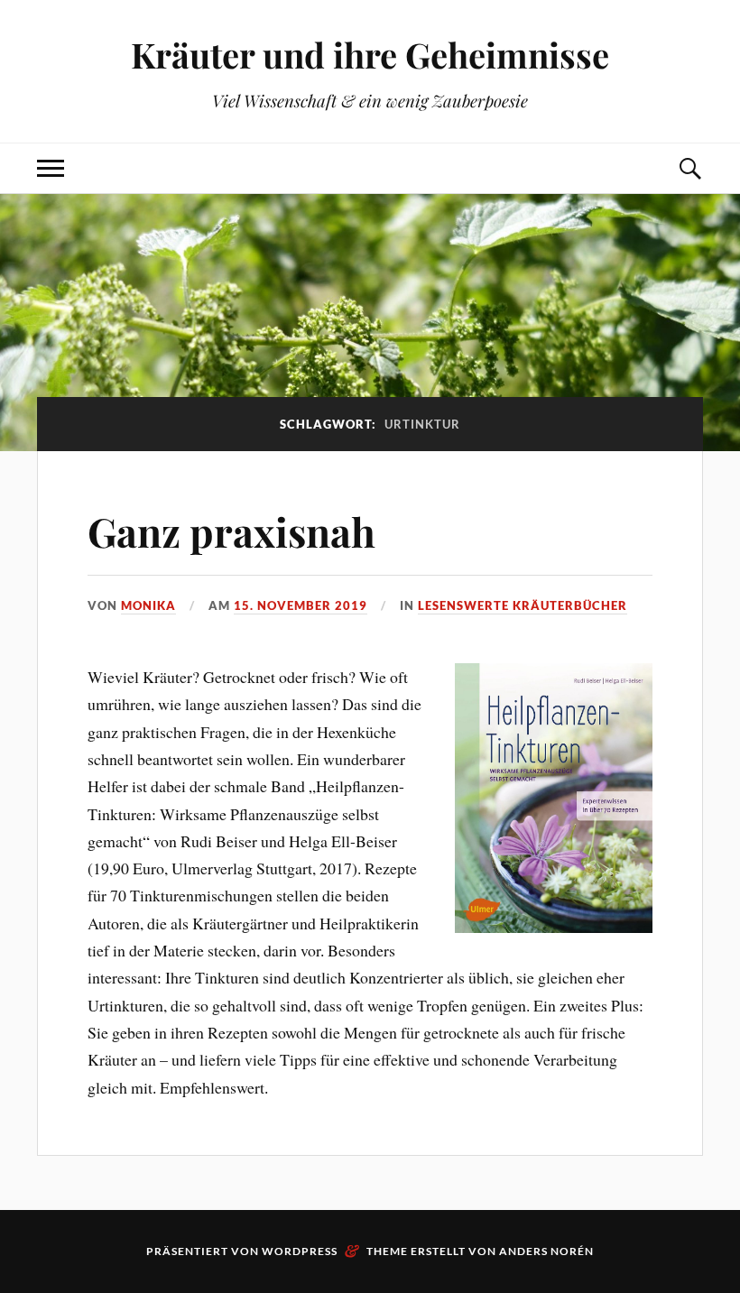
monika (148, 605)
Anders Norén (546, 1251)
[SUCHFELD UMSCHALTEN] (689, 168)
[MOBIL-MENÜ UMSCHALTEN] (50, 168)
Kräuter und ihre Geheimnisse (370, 55)
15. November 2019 (300, 605)
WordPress (300, 1251)
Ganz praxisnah (231, 531)
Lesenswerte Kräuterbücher (522, 605)
